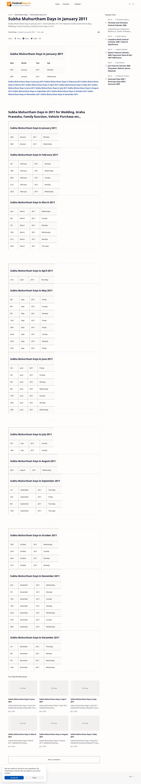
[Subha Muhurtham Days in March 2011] (22, 723)
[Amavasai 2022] (129, 76)
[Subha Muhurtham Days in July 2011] (85, 688)
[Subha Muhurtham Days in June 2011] (22, 688)
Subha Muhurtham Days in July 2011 (83, 700)
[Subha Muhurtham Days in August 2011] (53, 723)
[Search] (133, 4)
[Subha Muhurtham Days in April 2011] (53, 688)
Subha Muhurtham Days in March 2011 (22, 735)
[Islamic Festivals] (122, 49)
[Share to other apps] (40, 38)
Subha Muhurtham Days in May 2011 (84, 735)
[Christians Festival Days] (124, 20)
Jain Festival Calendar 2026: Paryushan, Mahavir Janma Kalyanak (119, 68)
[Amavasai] (120, 76)
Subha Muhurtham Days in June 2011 (21, 700)
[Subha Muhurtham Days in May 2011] (85, 723)
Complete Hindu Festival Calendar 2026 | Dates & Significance (118, 42)
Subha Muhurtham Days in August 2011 (53, 735)
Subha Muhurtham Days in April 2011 (52, 700)
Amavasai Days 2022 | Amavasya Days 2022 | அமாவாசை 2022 (117, 81)
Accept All (14, 778)
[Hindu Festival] (121, 36)
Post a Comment (54, 760)
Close (34, 778)
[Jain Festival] (120, 63)
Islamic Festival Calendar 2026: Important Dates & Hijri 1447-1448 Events (120, 55)
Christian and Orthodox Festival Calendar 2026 (118, 24)
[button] (129, 4)
